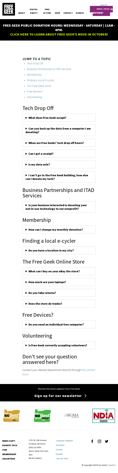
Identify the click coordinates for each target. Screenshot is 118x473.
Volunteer (8, 458)
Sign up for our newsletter (58, 395)
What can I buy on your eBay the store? (54, 271)
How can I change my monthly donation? (55, 229)
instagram (99, 441)
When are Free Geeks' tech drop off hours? (56, 143)
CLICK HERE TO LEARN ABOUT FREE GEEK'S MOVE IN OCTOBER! (59, 34)
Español (59, 454)
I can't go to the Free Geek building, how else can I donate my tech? (56, 177)
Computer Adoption (64, 440)
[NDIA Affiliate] (103, 422)
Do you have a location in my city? (51, 250)
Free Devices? (35, 91)
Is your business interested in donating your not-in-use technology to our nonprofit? (56, 206)
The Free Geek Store (39, 86)
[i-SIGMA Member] (71, 422)
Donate (80, 13)
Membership (34, 74)
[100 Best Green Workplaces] (42, 422)
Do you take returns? (42, 293)
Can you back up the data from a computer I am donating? (58, 130)
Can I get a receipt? (40, 153)
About (21, 13)
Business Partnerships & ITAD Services (49, 69)
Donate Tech (9, 445)
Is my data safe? (39, 164)
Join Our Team (62, 458)
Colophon (111, 465)
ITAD (4, 449)
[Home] (8, 9)
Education (60, 445)
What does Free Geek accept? (47, 117)
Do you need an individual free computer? (56, 324)
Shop (57, 13)
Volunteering (34, 97)
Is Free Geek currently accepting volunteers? (57, 345)
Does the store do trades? (45, 303)
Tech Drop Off (35, 63)
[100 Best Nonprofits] (11, 422)
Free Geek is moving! (103, 10)
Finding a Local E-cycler (40, 80)
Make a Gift (8, 440)
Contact (68, 13)
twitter (107, 441)
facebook (92, 441)
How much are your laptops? (47, 282)
